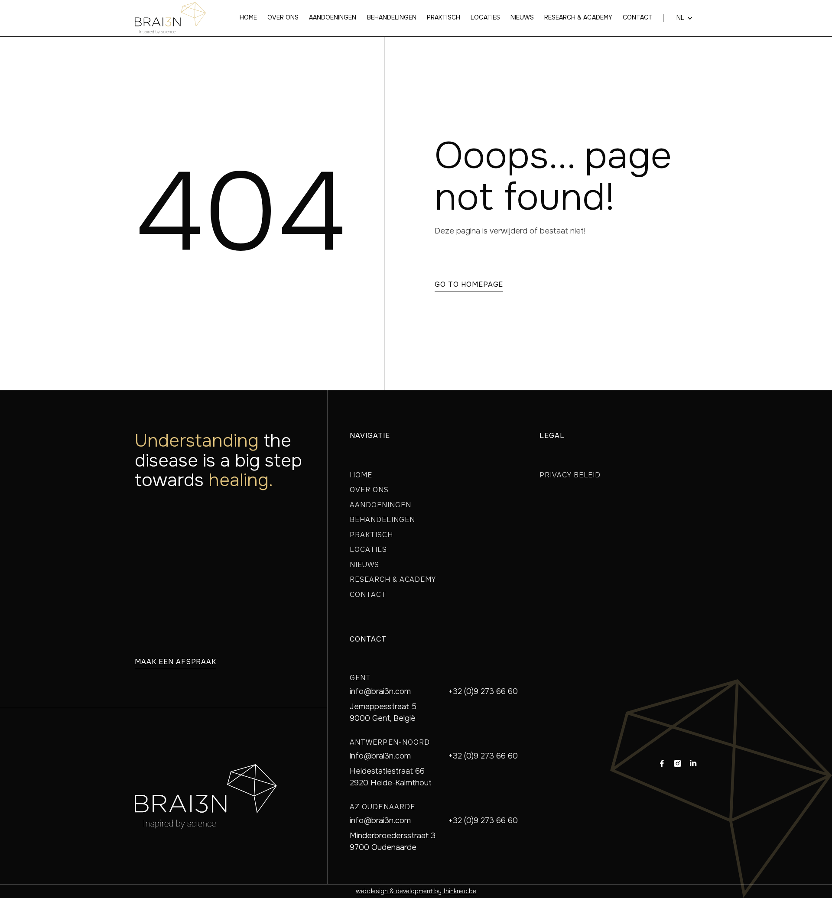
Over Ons (369, 489)
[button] (680, 18)
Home (248, 17)
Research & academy (578, 17)
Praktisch (443, 17)
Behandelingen (392, 17)
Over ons (283, 17)
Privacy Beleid (570, 475)
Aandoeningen (332, 17)
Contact (638, 17)
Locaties (485, 17)
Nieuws (522, 17)
